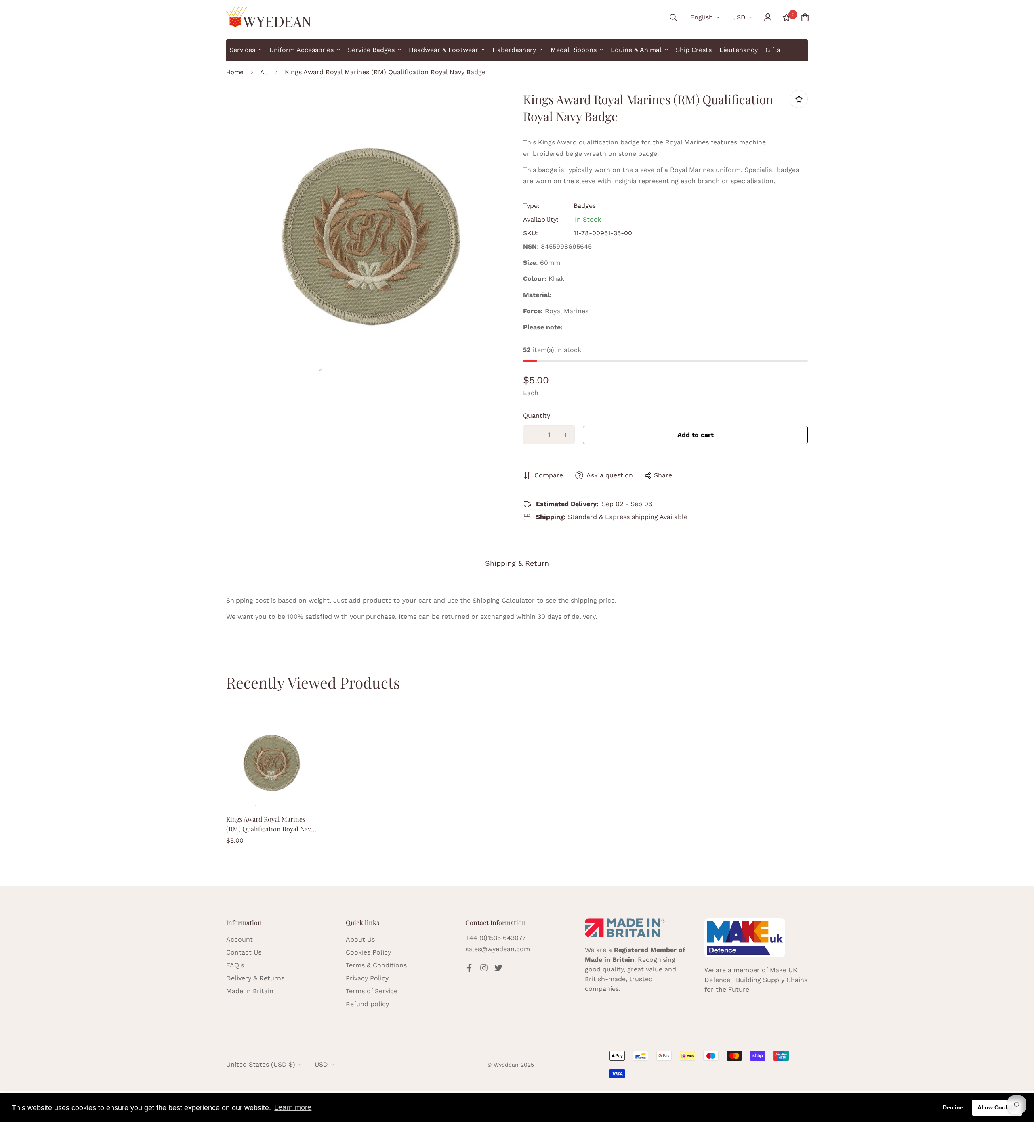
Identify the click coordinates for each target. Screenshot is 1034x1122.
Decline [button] (953, 1107)
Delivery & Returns (255, 978)
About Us (360, 939)
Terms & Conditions (376, 965)
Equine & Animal (636, 50)
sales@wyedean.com (497, 949)
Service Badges (371, 50)
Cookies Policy (368, 952)
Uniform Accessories (301, 50)
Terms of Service (371, 991)
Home (235, 72)
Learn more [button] (292, 1107)
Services (242, 50)
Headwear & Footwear (443, 50)
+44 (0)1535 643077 (495, 938)
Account (239, 939)
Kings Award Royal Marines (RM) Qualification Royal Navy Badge (270, 824)
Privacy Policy (367, 978)
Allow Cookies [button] (997, 1107)
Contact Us (243, 952)
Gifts (772, 50)
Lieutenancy (738, 50)
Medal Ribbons (574, 50)
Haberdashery (514, 50)
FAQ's (235, 965)
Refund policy (367, 1004)
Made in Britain (249, 991)
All (264, 72)
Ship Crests (694, 50)
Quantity (536, 415)
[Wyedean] (268, 17)
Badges (585, 205)
